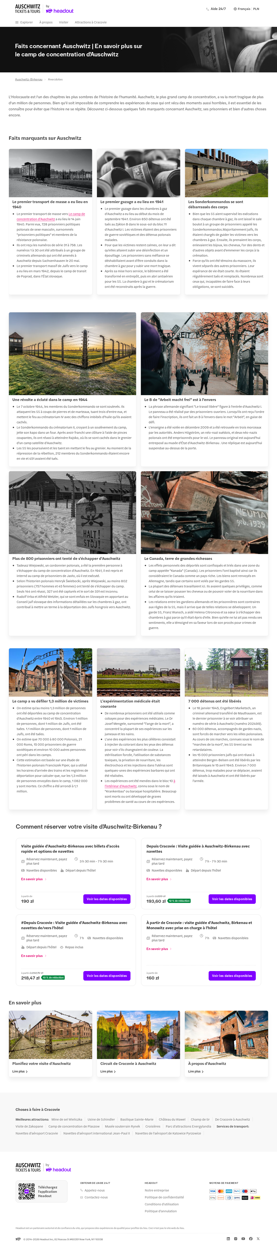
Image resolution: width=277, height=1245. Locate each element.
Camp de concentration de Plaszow (74, 1126)
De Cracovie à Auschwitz (232, 1119)
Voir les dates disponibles (107, 898)
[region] (138, 223)
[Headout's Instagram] (235, 1238)
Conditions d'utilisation (162, 1204)
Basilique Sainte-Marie (136, 1119)
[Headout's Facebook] (251, 1238)
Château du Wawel (172, 1119)
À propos (46, 22)
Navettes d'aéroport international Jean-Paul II (96, 1133)
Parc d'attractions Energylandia (188, 1126)
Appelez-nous (95, 1190)
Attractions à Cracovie (91, 22)
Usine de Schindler (101, 1119)
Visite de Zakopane (29, 1126)
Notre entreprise (157, 1190)
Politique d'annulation (161, 1211)
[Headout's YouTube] (243, 1238)
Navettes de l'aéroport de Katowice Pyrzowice (168, 1133)
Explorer (26, 22)
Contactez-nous (96, 1197)
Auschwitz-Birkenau (28, 79)
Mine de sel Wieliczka (67, 1119)
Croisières (152, 1126)
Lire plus (18, 1071)
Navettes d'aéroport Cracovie (37, 1133)
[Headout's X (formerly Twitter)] (258, 1238)
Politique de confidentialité (164, 1197)
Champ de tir (200, 1119)
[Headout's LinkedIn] (228, 1238)
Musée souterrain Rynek (122, 1126)
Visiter (63, 22)
